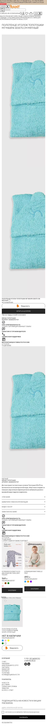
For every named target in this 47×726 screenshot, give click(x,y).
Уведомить (25, 306)
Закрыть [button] (3, 4)
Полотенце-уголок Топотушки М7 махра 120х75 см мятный (10, 630)
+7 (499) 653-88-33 (5, 13)
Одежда (3, 17)
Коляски (7, 16)
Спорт (25, 19)
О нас (4, 661)
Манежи (37, 16)
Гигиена (19, 19)
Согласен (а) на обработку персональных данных (22, 712)
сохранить (23, 717)
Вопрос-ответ (7, 690)
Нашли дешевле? (8, 580)
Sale (1, 16)
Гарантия (5, 688)
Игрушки (12, 19)
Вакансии (6, 669)
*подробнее (6, 345)
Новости (5, 682)
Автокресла (15, 16)
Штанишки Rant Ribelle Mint (33, 572)
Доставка (6, 684)
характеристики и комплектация (15, 502)
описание (6, 497)
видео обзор (7, 507)
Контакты (5, 671)
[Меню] (38, 13)
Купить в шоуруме (24, 311)
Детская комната (27, 16)
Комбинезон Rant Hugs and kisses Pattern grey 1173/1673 (11, 573)
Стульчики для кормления (17, 17)
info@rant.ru (35, 658)
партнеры (5, 667)
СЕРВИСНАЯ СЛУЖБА (9, 686)
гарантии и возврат (9, 512)
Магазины (16, 13)
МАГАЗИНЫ (6, 663)
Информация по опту (10, 665)
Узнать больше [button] (38, 2)
